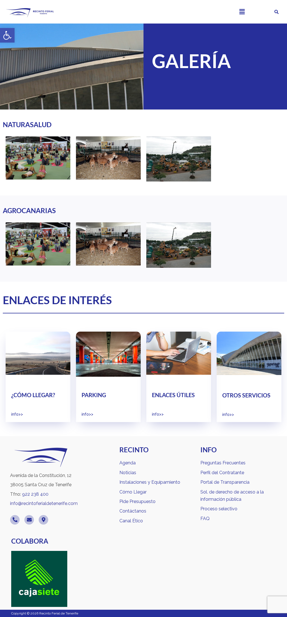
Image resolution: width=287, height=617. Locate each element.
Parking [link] (94, 395)
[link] (7, 35)
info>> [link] (17, 414)
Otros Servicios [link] (246, 395)
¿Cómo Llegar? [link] (33, 395)
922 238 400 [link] (35, 494)
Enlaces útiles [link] (173, 395)
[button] (242, 11)
